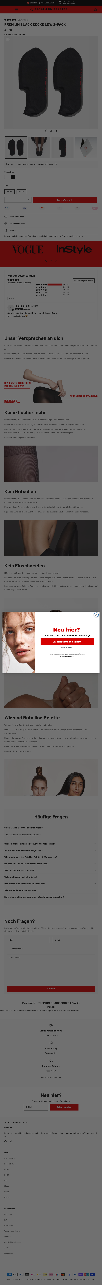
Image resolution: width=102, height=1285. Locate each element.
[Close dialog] (96, 615)
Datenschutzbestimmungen (67, 656)
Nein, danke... (67, 647)
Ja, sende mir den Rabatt (67, 641)
